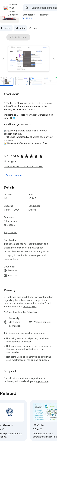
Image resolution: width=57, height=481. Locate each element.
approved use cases (20, 341)
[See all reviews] (14, 175)
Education (20, 28)
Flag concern (10, 232)
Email (10, 275)
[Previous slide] (3, 59)
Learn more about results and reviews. (23, 166)
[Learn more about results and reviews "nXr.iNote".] (41, 429)
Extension (6, 28)
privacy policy (30, 306)
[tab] (12, 15)
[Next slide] (54, 59)
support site (42, 381)
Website (12, 270)
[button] (28, 59)
